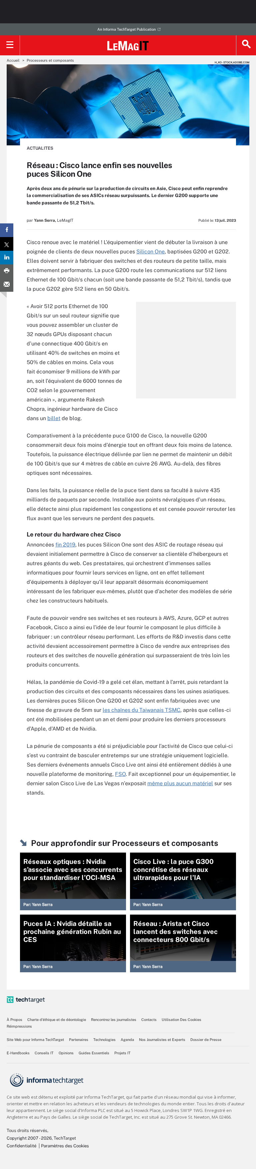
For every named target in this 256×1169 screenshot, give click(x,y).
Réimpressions (19, 1026)
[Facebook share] (6, 230)
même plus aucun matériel (180, 783)
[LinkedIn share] (6, 257)
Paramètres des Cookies (65, 1145)
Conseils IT (44, 1053)
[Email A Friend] (6, 285)
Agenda (127, 1040)
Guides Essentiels (94, 1053)
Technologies (104, 1040)
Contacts (149, 1020)
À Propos (14, 1020)
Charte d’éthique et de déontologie (56, 1020)
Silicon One (150, 251)
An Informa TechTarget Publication (126, 29)
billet (53, 418)
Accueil (13, 60)
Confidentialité (21, 1145)
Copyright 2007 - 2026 (29, 1138)
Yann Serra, (45, 220)
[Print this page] (6, 271)
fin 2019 (65, 544)
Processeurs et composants (50, 60)
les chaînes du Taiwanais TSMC (141, 710)
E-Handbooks (18, 1053)
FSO (120, 774)
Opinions (66, 1053)
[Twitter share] (6, 244)
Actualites (40, 148)
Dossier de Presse (205, 1040)
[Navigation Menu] (10, 45)
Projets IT (122, 1053)
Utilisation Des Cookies (181, 1020)
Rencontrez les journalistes (113, 1020)
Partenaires (78, 1040)
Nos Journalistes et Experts (162, 1040)
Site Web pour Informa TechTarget (35, 1040)
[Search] (246, 45)
